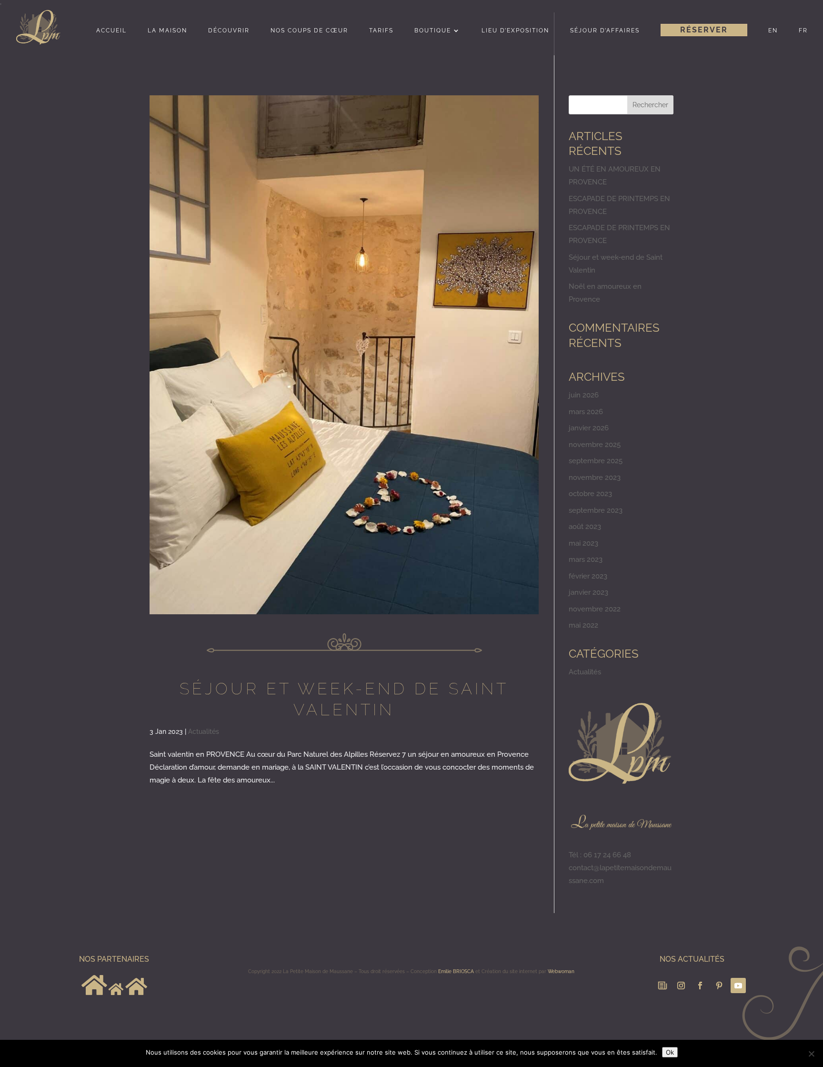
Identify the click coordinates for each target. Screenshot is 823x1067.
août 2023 (585, 526)
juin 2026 (584, 395)
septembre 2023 (595, 510)
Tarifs (381, 30)
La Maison (167, 30)
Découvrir (229, 30)
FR (803, 30)
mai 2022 (583, 625)
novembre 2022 (595, 609)
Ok (670, 1052)
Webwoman (561, 971)
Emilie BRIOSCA (456, 971)
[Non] (811, 1053)
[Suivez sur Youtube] (738, 985)
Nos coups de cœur (309, 30)
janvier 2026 (589, 428)
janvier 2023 (588, 592)
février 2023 (588, 576)
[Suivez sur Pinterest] (719, 985)
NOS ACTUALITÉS (692, 959)
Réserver (704, 29)
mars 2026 (586, 411)
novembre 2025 (595, 444)
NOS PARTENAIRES (114, 959)
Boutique (432, 30)
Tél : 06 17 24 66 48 (600, 855)
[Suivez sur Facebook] (700, 985)
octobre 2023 (590, 493)
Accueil (111, 30)
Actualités (203, 731)
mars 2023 (585, 559)
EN (773, 30)
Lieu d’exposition (515, 30)
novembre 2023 (595, 477)
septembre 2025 (595, 461)
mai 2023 (583, 543)
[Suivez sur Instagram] (681, 985)
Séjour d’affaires (605, 30)
